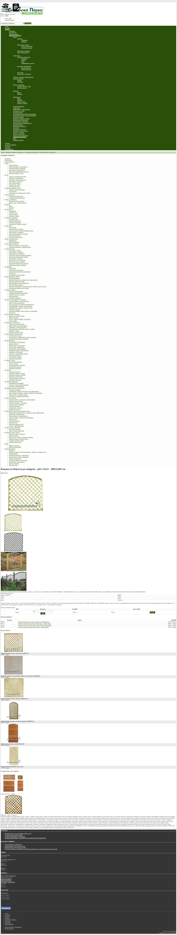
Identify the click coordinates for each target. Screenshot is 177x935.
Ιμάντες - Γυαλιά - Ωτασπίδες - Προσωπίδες (20, 319)
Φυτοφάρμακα (8, 267)
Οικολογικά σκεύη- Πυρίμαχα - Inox (14, 334)
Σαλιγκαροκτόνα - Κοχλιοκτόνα (17, 275)
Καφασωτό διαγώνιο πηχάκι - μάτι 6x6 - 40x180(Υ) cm (14, 698)
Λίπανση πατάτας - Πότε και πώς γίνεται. (15, 846)
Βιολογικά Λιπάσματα (14, 278)
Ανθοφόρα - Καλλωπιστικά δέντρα (17, 176)
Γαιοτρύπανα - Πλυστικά (15, 355)
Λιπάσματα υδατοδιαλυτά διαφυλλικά (18, 293)
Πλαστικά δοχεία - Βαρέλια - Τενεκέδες (18, 339)
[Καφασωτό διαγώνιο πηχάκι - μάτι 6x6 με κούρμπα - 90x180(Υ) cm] (13, 719)
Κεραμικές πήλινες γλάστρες (16, 401)
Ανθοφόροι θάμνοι (13, 165)
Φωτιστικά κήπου (13, 465)
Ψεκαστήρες (8, 370)
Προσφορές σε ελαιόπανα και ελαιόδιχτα (19, 396)
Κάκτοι (11, 206)
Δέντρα (7, 175)
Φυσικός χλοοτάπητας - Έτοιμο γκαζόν (18, 245)
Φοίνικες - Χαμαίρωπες (10, 199)
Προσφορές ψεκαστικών (15, 368)
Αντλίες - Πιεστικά (13, 363)
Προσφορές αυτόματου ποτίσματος (17, 265)
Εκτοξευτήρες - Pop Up (15, 250)
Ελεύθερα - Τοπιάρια (14, 216)
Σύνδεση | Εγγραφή (9, 20)
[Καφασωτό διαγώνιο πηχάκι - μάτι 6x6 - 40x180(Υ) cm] (13, 697)
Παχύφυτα (11, 207)
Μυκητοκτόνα (12, 268)
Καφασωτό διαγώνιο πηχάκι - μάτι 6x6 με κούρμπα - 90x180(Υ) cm (17, 721)
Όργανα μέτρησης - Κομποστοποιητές (18, 416)
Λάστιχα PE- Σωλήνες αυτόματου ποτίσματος (20, 255)
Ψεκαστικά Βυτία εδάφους (15, 362)
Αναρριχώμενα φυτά (10, 194)
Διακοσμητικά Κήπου (10, 449)
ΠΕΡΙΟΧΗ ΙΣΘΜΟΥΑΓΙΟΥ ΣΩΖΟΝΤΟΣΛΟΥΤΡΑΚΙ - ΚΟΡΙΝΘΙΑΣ (8, 880)
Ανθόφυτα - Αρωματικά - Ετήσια (13, 188)
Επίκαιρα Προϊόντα (9, 162)
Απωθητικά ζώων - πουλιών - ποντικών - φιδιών (21, 308)
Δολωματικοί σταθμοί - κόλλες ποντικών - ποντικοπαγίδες (23, 311)
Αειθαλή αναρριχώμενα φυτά (16, 196)
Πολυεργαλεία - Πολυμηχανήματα (17, 349)
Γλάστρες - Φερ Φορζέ (10, 398)
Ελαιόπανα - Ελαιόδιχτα (15, 390)
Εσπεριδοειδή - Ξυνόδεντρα (16, 181)
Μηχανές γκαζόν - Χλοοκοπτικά (17, 345)
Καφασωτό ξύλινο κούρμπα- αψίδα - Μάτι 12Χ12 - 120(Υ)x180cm (34, 625)
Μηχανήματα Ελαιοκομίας (11, 381)
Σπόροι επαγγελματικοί (14, 235)
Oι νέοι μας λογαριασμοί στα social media (15, 836)
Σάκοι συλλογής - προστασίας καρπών (18, 394)
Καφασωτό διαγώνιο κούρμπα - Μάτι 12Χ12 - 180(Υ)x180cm (33, 627)
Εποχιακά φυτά (12, 191)
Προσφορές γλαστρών (14, 409)
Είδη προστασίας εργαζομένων (12, 314)
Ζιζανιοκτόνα (12, 273)
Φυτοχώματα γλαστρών (14, 429)
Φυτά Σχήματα (8, 209)
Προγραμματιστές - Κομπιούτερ (17, 253)
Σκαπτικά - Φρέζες (13, 344)
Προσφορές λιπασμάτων (15, 298)
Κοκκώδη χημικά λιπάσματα (16, 291)
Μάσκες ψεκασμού (13, 317)
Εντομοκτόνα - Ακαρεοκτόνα (16, 270)
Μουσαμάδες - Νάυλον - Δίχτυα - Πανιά (15, 388)
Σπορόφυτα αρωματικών (15, 222)
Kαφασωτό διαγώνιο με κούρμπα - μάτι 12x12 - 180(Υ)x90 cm (33, 622)
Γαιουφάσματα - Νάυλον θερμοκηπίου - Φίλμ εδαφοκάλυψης (24, 391)
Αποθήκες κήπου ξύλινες (15, 442)
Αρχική (2, 152)
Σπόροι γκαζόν (12, 227)
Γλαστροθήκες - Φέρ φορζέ (16, 408)
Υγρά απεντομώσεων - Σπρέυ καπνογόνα (19, 301)
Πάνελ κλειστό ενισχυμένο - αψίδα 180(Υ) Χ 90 (12, 744)
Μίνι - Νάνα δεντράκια (14, 183)
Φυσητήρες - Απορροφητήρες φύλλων (18, 353)
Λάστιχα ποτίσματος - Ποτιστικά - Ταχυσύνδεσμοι (21, 417)
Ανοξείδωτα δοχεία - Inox (15, 335)
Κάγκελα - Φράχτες (14, 435)
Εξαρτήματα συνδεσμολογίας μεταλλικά (18, 263)
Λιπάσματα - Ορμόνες (10, 289)
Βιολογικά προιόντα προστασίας (17, 281)
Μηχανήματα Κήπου (10, 340)
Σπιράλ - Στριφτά (13, 214)
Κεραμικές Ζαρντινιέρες (15, 406)
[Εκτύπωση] (4, 473)
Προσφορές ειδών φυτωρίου (16, 332)
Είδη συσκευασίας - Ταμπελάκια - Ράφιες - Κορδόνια (22, 329)
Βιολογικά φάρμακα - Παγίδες (12, 276)
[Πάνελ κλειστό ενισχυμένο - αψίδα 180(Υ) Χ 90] (13, 742)
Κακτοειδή (7, 204)
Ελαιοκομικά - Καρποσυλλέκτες (17, 414)
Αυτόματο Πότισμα (9, 248)
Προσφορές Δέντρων (14, 186)
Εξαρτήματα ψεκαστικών (15, 367)
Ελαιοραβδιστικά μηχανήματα (16, 383)
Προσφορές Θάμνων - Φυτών (16, 173)
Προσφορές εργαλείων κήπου (16, 424)
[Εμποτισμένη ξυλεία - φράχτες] (13, 792)
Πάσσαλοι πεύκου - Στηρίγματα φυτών (18, 439)
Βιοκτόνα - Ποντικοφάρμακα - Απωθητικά (15, 299)
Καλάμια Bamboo (13, 453)
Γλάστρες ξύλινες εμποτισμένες (16, 404)
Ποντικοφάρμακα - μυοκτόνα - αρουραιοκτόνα (20, 306)
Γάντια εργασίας (13, 321)
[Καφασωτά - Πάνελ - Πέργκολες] (13, 813)
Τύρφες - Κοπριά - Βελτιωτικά (16, 431)
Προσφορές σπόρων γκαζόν (16, 237)
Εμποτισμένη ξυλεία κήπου (31, 152)
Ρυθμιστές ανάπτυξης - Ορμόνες (17, 294)
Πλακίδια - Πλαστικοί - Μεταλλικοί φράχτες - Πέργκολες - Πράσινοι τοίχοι (27, 452)
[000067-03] (13, 590)
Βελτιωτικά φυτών (13, 296)
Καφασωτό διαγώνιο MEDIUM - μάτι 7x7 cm (12, 766)
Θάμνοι (7, 163)
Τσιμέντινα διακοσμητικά (15, 458)
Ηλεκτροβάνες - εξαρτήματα (16, 252)
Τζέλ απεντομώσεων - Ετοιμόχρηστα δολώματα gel (21, 304)
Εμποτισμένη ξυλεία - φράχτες (12, 432)
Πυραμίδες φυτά (13, 212)
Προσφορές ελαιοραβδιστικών (16, 386)
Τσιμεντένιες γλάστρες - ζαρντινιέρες (18, 403)
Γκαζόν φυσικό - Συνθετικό (11, 244)
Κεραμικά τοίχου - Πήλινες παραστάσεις (19, 457)
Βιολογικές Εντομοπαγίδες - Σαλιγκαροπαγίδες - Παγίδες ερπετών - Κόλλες (27, 286)
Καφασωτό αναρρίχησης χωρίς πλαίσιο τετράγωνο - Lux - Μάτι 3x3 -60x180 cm (20, 676)
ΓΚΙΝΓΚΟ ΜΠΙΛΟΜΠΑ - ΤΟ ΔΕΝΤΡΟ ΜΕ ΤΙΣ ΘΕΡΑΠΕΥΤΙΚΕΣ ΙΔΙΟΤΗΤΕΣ (25, 838)
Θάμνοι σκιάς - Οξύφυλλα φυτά (17, 170)
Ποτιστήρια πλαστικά (14, 421)
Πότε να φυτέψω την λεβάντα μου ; (13, 844)
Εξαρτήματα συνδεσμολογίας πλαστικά (18, 257)
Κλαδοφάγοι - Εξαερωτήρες (16, 352)
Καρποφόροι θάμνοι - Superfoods (17, 168)
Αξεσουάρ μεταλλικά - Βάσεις (16, 440)
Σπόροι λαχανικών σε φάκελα (16, 229)
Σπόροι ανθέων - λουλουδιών (16, 232)
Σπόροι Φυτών (8, 226)
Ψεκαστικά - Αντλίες (10, 360)
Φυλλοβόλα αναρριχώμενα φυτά (17, 198)
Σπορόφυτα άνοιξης (14, 219)
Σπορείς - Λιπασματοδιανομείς (16, 426)
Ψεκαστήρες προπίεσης (14, 371)
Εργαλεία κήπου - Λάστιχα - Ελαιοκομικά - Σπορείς (17, 411)
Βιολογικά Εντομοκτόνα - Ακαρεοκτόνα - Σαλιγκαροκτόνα (23, 280)
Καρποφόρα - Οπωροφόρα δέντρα (17, 180)
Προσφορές (8, 158)
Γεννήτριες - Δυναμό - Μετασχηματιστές (19, 385)
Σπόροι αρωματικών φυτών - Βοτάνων (18, 234)
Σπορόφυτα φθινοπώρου (15, 221)
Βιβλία (6, 444)
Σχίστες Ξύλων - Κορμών (15, 357)
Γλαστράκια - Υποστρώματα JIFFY (18, 327)
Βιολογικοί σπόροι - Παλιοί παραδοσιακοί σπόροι (21, 230)
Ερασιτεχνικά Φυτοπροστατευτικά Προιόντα (20, 271)
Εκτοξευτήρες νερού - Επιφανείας (17, 260)
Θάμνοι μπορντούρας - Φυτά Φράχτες (18, 166)
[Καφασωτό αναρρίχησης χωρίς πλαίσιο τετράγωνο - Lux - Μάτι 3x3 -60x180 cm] (13, 674)
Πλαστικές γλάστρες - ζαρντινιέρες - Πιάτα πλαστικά (22, 399)
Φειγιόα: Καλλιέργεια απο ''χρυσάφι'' (14, 835)
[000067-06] (13, 531)
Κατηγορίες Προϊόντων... (18, 152)
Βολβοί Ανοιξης (13, 240)
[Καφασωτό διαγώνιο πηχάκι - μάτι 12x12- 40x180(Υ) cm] (13, 651)
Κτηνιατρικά (12, 312)
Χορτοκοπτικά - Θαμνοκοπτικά (16, 347)
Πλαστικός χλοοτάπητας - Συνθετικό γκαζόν (20, 247)
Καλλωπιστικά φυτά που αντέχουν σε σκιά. (15, 847)
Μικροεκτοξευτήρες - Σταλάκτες (17, 262)
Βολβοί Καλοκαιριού (14, 242)
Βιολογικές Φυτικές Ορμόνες (16, 285)
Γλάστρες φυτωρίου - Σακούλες (17, 324)
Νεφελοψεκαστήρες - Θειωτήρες (17, 365)
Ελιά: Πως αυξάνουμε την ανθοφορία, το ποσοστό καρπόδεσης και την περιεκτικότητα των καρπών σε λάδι (31, 849)
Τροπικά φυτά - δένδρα (14, 185)
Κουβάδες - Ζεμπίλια (14, 330)
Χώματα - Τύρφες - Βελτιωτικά (12, 427)
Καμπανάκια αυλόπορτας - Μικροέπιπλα (19, 455)
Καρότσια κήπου (13, 422)
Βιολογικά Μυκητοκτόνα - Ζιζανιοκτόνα (19, 283)
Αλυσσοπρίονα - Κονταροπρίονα (17, 342)
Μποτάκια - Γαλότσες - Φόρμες (17, 316)
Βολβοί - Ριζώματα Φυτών (11, 239)
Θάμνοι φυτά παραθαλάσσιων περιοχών (18, 171)
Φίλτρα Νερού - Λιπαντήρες (16, 258)
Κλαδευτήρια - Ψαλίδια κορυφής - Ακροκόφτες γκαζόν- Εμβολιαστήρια (26, 412)
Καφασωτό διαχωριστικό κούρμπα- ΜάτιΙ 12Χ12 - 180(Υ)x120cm (34, 623)
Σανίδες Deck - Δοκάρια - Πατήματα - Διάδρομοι (21, 437)
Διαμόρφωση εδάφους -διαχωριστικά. (18, 460)
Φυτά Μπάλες (12, 211)
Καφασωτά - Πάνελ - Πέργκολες (48, 152)
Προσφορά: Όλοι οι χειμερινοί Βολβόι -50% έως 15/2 (18, 833)
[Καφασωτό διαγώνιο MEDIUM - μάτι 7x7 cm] (13, 765)
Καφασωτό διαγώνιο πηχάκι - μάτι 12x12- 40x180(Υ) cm (15, 653)
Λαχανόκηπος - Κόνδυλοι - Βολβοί (17, 224)
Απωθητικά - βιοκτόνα (14, 309)
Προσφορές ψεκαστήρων (15, 380)
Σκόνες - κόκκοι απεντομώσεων (16, 303)
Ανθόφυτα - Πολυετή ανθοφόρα (17, 189)
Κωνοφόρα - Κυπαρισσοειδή (16, 178)
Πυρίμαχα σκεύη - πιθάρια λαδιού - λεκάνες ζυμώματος (22, 337)
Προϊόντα (8, 152)
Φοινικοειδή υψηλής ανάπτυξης (16, 201)
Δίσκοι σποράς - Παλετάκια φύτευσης (18, 326)
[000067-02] (13, 551)
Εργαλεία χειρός (13, 419)
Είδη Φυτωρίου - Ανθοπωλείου (12, 322)
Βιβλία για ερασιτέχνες (14, 445)
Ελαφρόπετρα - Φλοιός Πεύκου (17, 462)
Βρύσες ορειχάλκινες (14, 463)
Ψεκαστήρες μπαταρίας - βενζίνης (17, 375)
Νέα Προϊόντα (8, 160)
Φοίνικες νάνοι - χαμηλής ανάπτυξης (18, 203)
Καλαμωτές (12, 450)
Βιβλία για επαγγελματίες (15, 447)
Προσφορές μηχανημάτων (15, 358)
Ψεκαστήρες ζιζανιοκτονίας (15, 376)
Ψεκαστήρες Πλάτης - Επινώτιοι (17, 373)
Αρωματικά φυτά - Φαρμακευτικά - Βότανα (19, 193)
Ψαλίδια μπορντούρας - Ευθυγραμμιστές (19, 350)
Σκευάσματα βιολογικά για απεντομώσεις (19, 288)
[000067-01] (13, 570)
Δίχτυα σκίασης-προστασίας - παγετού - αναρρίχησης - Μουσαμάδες (25, 393)
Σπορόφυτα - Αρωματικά (11, 217)
